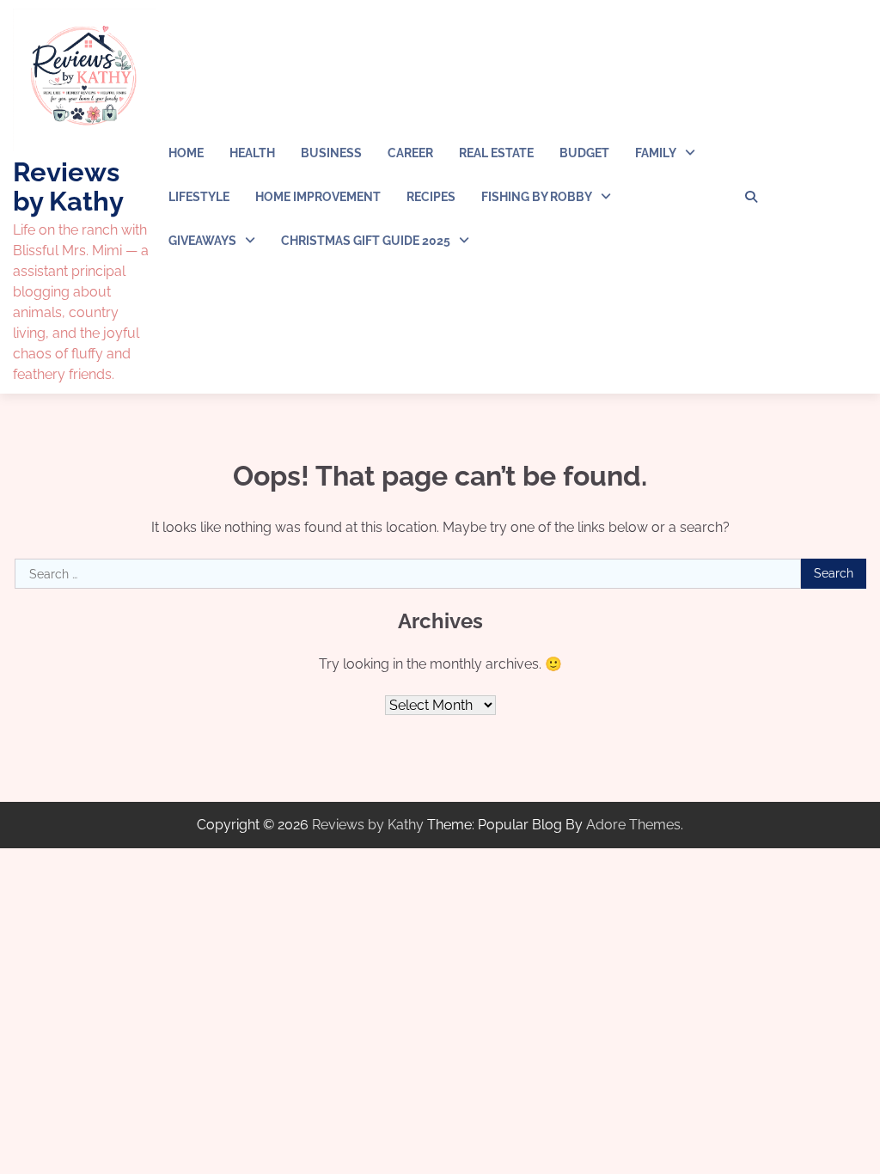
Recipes (430, 197)
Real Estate (496, 153)
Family (655, 153)
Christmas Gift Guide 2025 (365, 241)
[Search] (751, 197)
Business (331, 153)
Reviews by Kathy (68, 186)
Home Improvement (318, 197)
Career (410, 153)
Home (186, 153)
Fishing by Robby (536, 197)
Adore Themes (633, 824)
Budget (584, 153)
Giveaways (202, 241)
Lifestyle (198, 197)
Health (252, 153)
